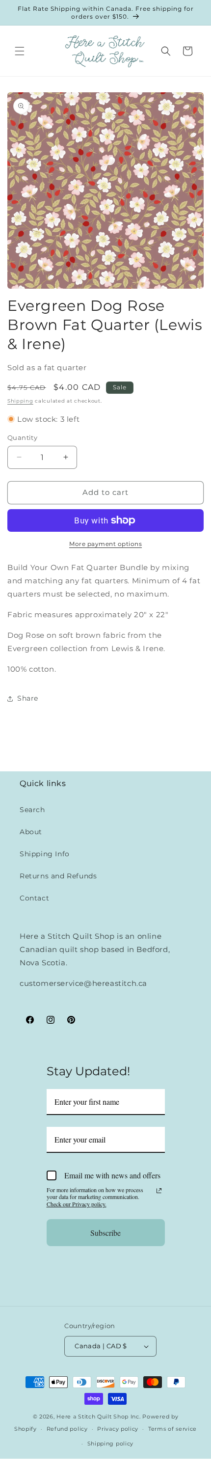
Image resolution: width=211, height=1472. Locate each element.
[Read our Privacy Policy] (159, 1191)
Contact (34, 898)
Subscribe (105, 1232)
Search (32, 809)
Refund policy (67, 1428)
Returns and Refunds (58, 876)
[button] (19, 51)
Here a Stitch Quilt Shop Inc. (98, 1416)
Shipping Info (45, 853)
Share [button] (27, 698)
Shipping (20, 401)
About (31, 831)
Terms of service (172, 1428)
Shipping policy (110, 1443)
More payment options (105, 543)
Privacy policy (117, 1428)
